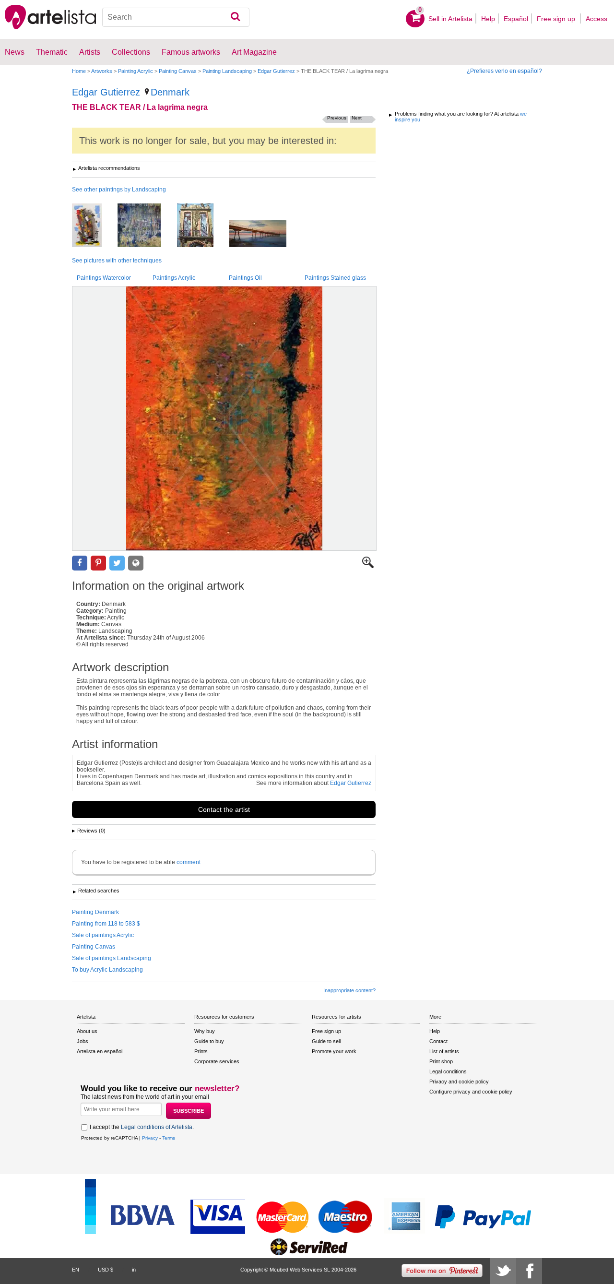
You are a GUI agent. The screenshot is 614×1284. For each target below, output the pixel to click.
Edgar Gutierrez (276, 71)
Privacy (150, 1138)
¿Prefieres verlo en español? (504, 71)
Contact (438, 1041)
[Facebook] (529, 1271)
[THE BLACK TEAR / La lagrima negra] (224, 418)
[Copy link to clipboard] (135, 563)
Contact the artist (224, 809)
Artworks (101, 71)
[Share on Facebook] (79, 563)
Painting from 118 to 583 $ (106, 923)
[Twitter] (503, 1271)
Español (516, 19)
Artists (89, 52)
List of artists (444, 1051)
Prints (201, 1051)
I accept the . (142, 1127)
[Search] (235, 17)
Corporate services (216, 1061)
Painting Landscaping (227, 71)
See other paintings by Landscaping (119, 189)
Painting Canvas (178, 71)
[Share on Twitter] (117, 563)
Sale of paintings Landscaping (111, 958)
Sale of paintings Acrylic (103, 935)
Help (488, 19)
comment (189, 862)
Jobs (82, 1041)
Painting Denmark (95, 912)
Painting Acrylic (135, 71)
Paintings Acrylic (174, 277)
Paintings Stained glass (335, 277)
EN (75, 1269)
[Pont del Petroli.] (265, 234)
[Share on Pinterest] (98, 563)
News (14, 52)
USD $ (105, 1269)
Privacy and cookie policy (459, 1081)
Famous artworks (191, 52)
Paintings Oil (245, 277)
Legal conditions (448, 1071)
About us (87, 1031)
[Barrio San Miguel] (94, 226)
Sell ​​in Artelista (450, 19)
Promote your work (334, 1051)
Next (357, 117)
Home (79, 71)
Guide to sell (326, 1041)
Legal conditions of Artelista (156, 1127)
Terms (168, 1138)
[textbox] (175, 17)
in (134, 1269)
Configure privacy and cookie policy (470, 1091)
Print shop (441, 1061)
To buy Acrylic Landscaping (107, 969)
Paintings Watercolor (104, 277)
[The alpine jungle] (147, 226)
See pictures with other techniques (117, 260)
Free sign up (557, 19)
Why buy (204, 1031)
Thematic (52, 52)
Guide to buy (209, 1041)
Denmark (170, 92)
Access (596, 19)
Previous (336, 117)
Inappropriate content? (349, 990)
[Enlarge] (368, 566)
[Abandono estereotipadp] (202, 226)
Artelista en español (99, 1051)
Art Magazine (254, 52)
